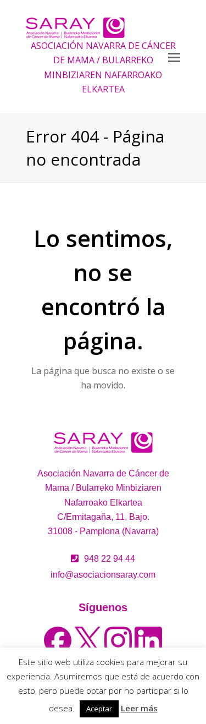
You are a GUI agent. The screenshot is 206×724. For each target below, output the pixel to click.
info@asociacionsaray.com (103, 574)
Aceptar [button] (99, 709)
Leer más (139, 708)
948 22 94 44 (109, 558)
